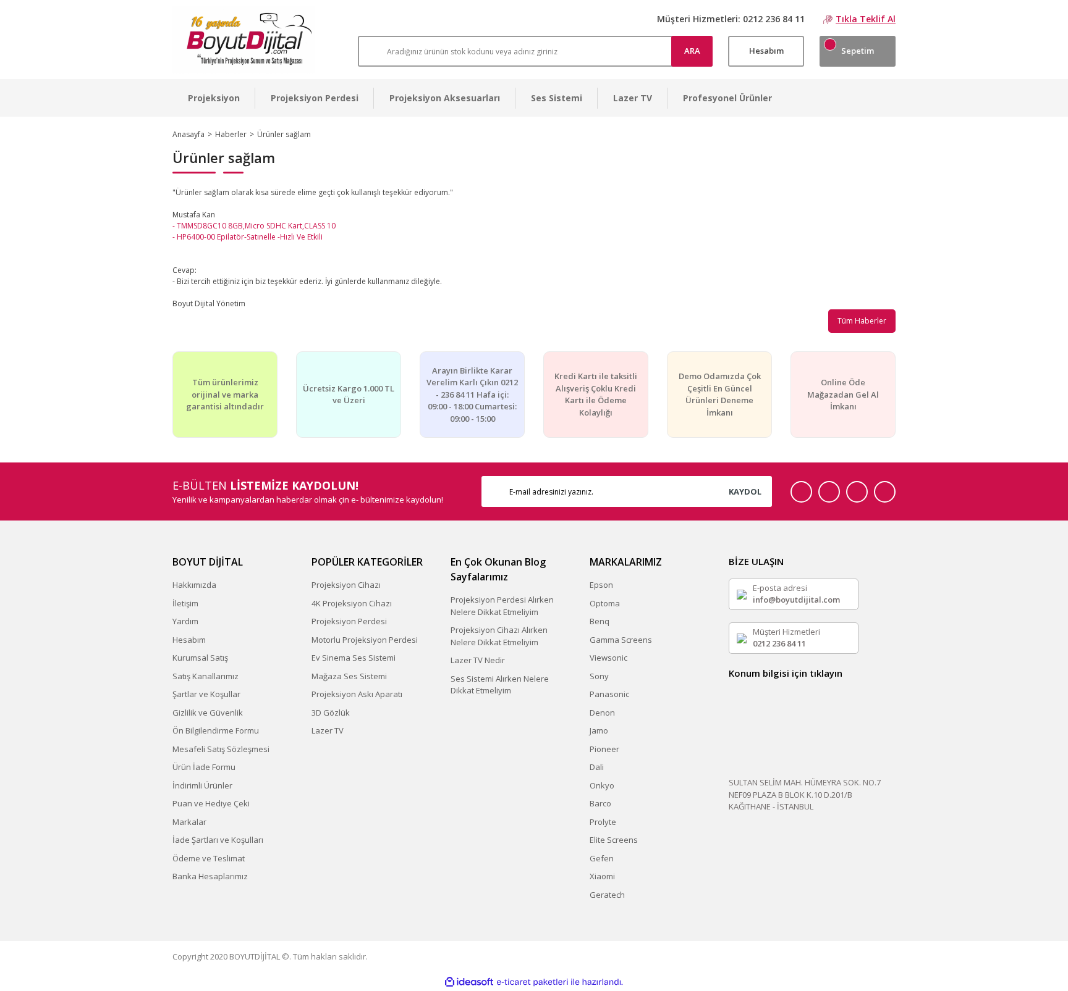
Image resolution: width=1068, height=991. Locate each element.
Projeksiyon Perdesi (349, 621)
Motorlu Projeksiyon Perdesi (365, 639)
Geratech (607, 894)
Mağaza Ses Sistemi (349, 676)
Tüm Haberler (861, 321)
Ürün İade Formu (203, 766)
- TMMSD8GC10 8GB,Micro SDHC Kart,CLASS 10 (254, 225)
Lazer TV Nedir (478, 660)
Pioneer (604, 749)
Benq (599, 621)
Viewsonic (608, 657)
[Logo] (243, 39)
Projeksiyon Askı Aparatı (357, 694)
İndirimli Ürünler (202, 785)
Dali (597, 766)
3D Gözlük (331, 712)
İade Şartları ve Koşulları (217, 839)
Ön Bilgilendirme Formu (215, 730)
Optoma (605, 603)
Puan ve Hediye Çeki (211, 803)
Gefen (602, 858)
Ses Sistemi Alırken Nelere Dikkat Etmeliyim (500, 684)
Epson (601, 584)
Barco (600, 803)
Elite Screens (614, 839)
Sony (599, 676)
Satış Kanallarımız (205, 676)
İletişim (185, 603)
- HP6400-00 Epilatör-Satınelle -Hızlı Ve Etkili (247, 237)
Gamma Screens (621, 639)
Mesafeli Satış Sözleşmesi (220, 749)
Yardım (185, 621)
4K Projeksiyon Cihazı (352, 603)
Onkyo (602, 785)
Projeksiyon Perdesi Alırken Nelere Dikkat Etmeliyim (502, 605)
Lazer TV (328, 730)
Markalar (189, 821)
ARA (692, 50)
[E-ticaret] (532, 982)
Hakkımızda (194, 584)
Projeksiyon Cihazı (346, 584)
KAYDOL (745, 491)
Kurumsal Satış (200, 657)
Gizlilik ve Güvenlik (207, 712)
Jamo (599, 730)
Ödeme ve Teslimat (208, 858)
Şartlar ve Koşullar (206, 694)
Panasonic (609, 694)
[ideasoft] (469, 982)
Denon (602, 712)
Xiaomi (602, 876)
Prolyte (603, 821)
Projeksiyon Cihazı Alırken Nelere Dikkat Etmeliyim (499, 636)
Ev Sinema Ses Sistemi (354, 657)
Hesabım (189, 639)
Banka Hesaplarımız (210, 876)
